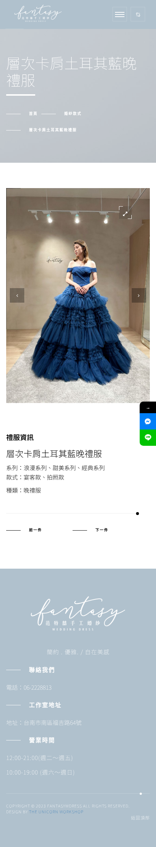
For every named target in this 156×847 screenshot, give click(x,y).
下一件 (101, 530)
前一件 (35, 530)
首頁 (33, 113)
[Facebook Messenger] (148, 421)
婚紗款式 (73, 113)
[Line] (148, 437)
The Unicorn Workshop (56, 811)
